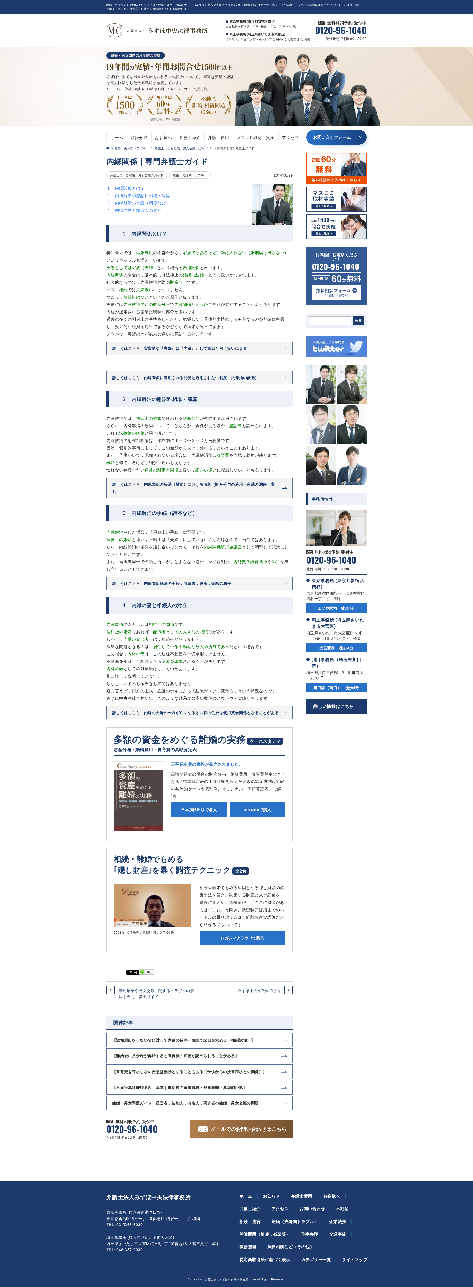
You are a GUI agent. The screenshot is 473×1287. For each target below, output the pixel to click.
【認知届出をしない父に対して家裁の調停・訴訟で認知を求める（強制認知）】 (183, 1040)
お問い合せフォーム (332, 137)
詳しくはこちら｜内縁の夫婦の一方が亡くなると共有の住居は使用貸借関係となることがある (195, 712)
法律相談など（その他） (290, 1246)
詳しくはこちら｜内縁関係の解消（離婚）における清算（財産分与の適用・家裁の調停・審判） (193, 487)
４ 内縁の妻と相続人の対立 (133, 210)
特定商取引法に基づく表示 (265, 1259)
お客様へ (163, 137)
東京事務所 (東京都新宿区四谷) (338, 583)
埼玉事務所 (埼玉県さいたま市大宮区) (338, 623)
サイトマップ (354, 1259)
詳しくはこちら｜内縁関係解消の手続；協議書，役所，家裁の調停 (171, 583)
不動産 (342, 1208)
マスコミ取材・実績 (255, 137)
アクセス (290, 137)
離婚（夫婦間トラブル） (132, 148)
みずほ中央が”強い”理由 (259, 990)
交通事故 (337, 1234)
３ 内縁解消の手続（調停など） (138, 203)
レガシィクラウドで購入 (242, 938)
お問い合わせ (312, 1208)
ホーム (117, 137)
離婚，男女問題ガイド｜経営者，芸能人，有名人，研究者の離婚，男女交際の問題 (185, 1103)
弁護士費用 (218, 137)
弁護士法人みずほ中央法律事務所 (148, 1197)
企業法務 (337, 1221)
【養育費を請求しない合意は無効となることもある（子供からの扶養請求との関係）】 (189, 1071)
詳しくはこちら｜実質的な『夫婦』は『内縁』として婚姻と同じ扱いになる (179, 348)
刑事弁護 (309, 1234)
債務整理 (248, 1246)
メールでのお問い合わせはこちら (249, 1128)
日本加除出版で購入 (199, 809)
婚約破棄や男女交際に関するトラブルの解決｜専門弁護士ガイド (156, 993)
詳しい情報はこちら (333, 706)
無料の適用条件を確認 (165, 119)
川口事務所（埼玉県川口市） (336, 662)
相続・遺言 (250, 1221)
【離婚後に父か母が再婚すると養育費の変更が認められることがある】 (175, 1055)
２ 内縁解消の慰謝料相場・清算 (138, 195)
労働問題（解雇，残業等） (265, 1234)
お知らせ (271, 1196)
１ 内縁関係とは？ (125, 188)
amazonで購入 (257, 809)
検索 (358, 321)
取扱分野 (139, 137)
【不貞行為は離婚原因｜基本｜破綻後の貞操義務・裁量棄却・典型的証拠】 (179, 1087)
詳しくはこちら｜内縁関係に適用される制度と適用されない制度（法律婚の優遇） (185, 377)
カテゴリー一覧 (316, 1259)
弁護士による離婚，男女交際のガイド (181, 148)
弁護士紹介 (189, 137)
